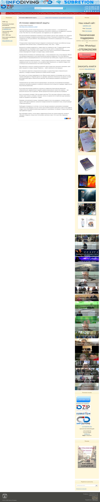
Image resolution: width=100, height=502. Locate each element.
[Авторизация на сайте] (97, 11)
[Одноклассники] (68, 118)
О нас (79, 13)
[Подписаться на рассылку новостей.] (96, 485)
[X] (66, 118)
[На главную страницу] (84, 11)
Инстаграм (88, 31)
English (61, 13)
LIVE (41, 13)
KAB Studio (95, 500)
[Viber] (70, 118)
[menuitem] (3, 13)
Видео (44, 13)
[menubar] (43, 13)
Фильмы (66, 13)
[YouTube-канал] (86, 11)
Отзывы (71, 13)
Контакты (83, 13)
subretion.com (7, 29)
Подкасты (56, 13)
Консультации (28, 13)
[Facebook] (91, 11)
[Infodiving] (7, 7)
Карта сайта (95, 498)
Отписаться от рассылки (81, 488)
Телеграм (88, 28)
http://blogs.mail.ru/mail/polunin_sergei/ (28, 26)
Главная (3, 13)
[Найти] (64, 8)
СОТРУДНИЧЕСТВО (87, 426)
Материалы (50, 13)
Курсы (11, 13)
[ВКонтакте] (89, 11)
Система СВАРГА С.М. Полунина (65, 17)
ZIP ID (75, 13)
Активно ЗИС (36, 13)
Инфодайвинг (17, 13)
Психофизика (55, 17)
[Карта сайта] (93, 11)
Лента (7, 13)
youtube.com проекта (82, 403)
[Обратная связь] (95, 11)
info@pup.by (87, 434)
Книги (23, 13)
